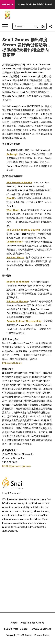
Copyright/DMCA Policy (18, 635)
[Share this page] (51, 26)
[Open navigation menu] (5, 26)
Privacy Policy (42, 635)
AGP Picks (7, 4)
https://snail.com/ (12, 362)
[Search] (36, 26)
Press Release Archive (32, 622)
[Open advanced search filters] (43, 26)
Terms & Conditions (40, 628)
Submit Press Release (16, 628)
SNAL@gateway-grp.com (16, 466)
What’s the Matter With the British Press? (28, 4)
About (14, 622)
